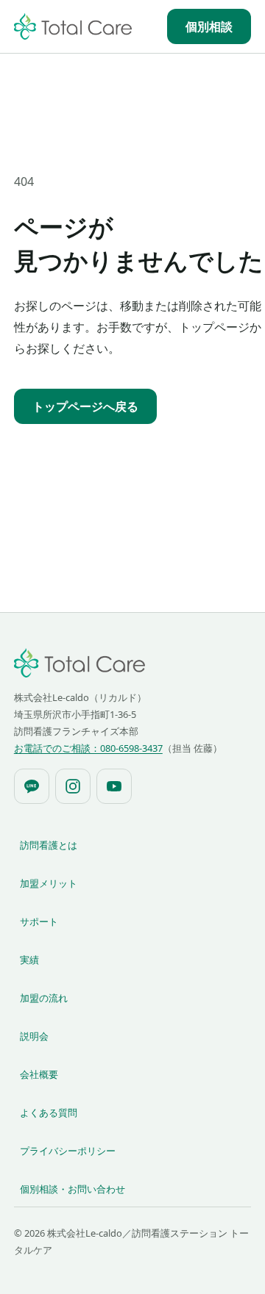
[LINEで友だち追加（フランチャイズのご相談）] (31, 786)
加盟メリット (48, 883)
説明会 (34, 1036)
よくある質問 (48, 1112)
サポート (39, 921)
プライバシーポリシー (68, 1150)
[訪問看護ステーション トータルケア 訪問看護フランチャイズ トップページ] (73, 26)
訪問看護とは (48, 845)
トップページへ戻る (85, 406)
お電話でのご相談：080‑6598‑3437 (88, 748)
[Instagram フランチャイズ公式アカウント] (73, 786)
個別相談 (209, 26)
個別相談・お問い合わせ (72, 1189)
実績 (29, 959)
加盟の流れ (44, 997)
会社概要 (39, 1074)
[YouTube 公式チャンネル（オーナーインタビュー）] (114, 786)
